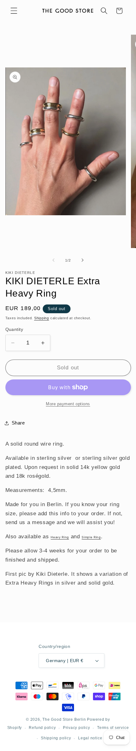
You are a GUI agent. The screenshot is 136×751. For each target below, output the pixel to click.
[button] (14, 10)
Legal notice (90, 738)
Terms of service (113, 727)
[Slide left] (53, 260)
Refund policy (42, 727)
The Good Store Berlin (64, 719)
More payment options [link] (68, 403)
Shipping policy (56, 738)
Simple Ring (91, 537)
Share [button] (18, 422)
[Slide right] (83, 260)
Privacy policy (76, 727)
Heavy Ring (60, 537)
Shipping (41, 318)
